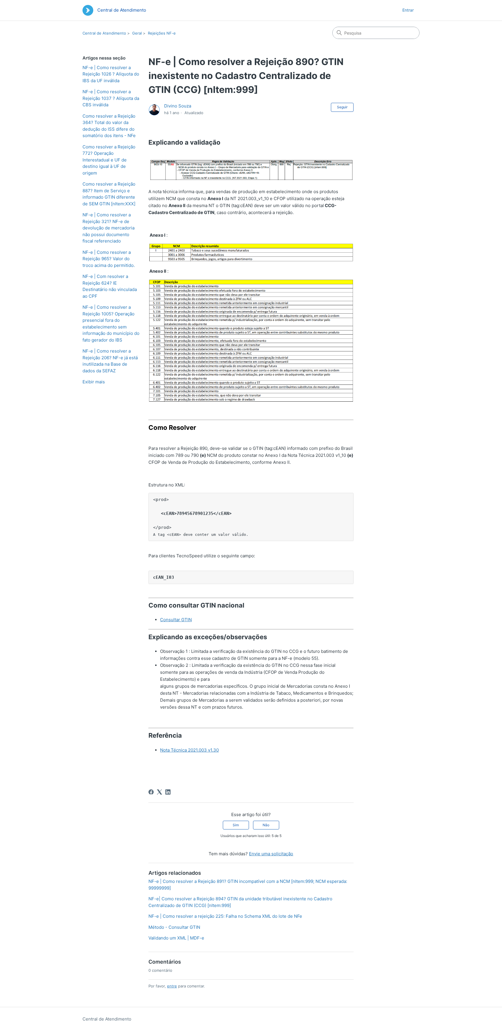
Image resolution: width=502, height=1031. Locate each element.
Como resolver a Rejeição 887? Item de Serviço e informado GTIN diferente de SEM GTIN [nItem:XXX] (109, 193)
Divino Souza (177, 106)
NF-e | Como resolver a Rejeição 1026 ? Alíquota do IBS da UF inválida (111, 74)
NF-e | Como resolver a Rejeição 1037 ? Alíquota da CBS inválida (111, 98)
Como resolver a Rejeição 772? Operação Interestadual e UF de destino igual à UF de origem (109, 160)
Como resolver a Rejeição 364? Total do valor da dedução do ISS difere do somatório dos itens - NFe (109, 126)
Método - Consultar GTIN (174, 927)
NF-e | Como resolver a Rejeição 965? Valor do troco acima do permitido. (109, 258)
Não (266, 825)
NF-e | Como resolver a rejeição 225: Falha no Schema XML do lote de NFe (225, 916)
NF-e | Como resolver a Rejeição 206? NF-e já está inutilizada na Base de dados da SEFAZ (110, 360)
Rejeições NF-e (162, 33)
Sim (236, 825)
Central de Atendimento (104, 33)
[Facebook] (151, 792)
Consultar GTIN (176, 619)
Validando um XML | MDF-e (176, 938)
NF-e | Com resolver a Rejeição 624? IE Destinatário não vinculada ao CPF (110, 286)
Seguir (342, 107)
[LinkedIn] (168, 792)
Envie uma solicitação (271, 853)
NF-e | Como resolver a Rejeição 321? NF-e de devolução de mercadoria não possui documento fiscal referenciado (109, 228)
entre (172, 986)
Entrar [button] (408, 10)
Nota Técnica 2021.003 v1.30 (189, 750)
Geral (137, 33)
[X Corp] (159, 792)
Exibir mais (94, 382)
